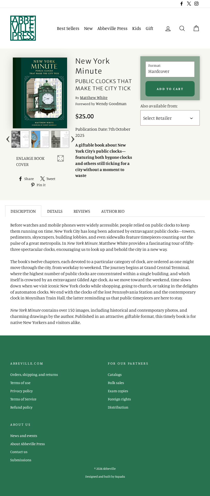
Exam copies (118, 391)
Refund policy (21, 407)
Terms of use (20, 382)
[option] (20, 139)
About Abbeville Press (27, 444)
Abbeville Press (112, 28)
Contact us (18, 451)
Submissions (20, 460)
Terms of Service (23, 399)
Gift (149, 28)
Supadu (120, 476)
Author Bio (112, 211)
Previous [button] (8, 139)
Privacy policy (21, 391)
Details (54, 211)
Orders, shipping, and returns (34, 374)
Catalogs (115, 374)
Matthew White (94, 97)
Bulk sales (116, 382)
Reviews (82, 211)
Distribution (118, 407)
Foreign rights (119, 399)
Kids (136, 28)
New (88, 28)
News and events (23, 435)
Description (23, 211)
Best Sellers (68, 28)
